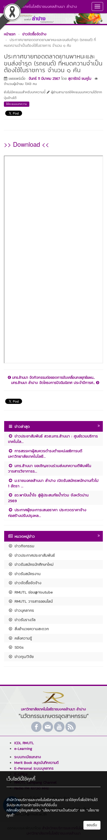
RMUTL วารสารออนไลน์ (33, 601)
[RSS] (70, 727)
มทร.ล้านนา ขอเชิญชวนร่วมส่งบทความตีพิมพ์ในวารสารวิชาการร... (49, 468)
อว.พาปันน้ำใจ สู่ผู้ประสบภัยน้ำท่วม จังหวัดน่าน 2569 (48, 497)
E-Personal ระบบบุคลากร (34, 768)
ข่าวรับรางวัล (24, 620)
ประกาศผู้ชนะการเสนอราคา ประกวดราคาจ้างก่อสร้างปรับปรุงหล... (47, 512)
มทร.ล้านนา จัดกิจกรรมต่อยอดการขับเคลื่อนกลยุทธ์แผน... (53, 377)
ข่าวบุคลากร (23, 610)
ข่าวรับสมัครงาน (27, 574)
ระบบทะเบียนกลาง (27, 757)
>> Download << (26, 144)
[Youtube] (59, 727)
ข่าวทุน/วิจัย (23, 656)
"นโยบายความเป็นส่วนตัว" (60, 810)
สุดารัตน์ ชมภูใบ (79, 78)
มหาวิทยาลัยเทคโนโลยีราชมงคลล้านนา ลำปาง (40, 6)
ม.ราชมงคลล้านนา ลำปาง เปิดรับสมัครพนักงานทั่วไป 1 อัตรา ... (53, 483)
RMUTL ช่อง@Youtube (33, 592)
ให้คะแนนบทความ (16, 104)
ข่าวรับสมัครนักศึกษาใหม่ (33, 564)
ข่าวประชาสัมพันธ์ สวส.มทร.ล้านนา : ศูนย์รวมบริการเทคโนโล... (53, 438)
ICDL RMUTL (24, 743)
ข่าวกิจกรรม (23, 546)
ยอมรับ (92, 825)
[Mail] (48, 727)
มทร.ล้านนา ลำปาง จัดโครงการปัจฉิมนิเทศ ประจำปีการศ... (53, 382)
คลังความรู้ (22, 638)
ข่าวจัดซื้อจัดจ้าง (27, 583)
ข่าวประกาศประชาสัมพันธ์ (34, 555)
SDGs (18, 647)
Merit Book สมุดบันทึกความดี (36, 762)
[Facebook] (36, 727)
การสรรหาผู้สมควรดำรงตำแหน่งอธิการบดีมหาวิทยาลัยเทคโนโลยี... (45, 453)
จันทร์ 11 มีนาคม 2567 (44, 78)
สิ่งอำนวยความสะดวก (31, 629)
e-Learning (23, 748)
